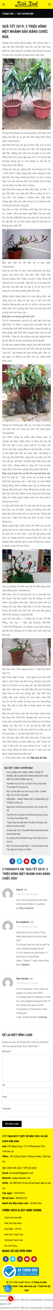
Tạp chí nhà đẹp (25, 13)
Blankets (25, 964)
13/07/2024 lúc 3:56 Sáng (27, 894)
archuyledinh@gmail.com (21, 1172)
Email (4, 1096)
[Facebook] (12, 861)
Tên (3, 1085)
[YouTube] (27, 1259)
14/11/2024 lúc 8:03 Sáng (27, 927)
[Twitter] (19, 861)
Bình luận (6, 1051)
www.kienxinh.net (21, 1177)
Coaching (42, 1017)
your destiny (22, 978)
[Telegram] (41, 861)
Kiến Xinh (13, 1286)
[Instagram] (20, 1259)
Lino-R (19, 889)
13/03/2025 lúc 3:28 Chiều (27, 983)
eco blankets (22, 922)
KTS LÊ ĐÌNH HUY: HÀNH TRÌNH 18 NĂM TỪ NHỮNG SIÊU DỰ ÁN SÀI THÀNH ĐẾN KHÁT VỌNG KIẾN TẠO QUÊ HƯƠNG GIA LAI (28, 776)
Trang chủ (8, 14)
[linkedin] (34, 861)
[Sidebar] (3, 396)
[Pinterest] (26, 861)
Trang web (6, 1108)
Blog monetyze (26, 908)
